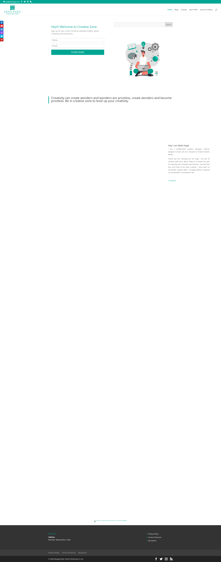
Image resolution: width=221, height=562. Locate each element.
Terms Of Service (154, 537)
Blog (176, 10)
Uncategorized (39, 500)
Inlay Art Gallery (206, 10)
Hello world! (19, 495)
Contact (184, 10)
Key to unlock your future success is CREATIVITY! (37, 322)
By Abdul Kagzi (40, 209)
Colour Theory (20, 205)
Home (169, 10)
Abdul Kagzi (20, 209)
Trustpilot (172, 180)
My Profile (193, 10)
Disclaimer (152, 541)
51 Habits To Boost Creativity (28, 350)
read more (17, 216)
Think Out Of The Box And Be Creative (32, 467)
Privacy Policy (153, 534)
